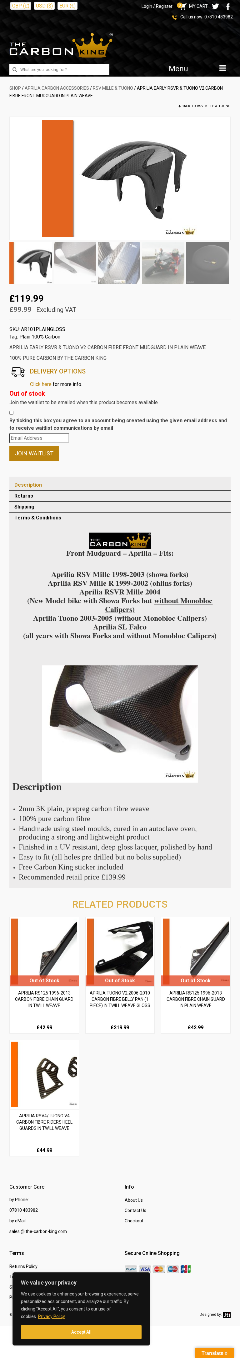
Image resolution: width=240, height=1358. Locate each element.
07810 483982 (218, 16)
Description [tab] (28, 485)
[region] (81, 1308)
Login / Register (157, 6)
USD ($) (44, 6)
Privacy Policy (51, 1316)
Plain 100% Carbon (39, 337)
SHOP (15, 88)
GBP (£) (20, 6)
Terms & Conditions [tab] (37, 518)
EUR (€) (67, 6)
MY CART (193, 6)
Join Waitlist (34, 453)
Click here (41, 384)
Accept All (81, 1332)
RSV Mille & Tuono (113, 88)
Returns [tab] (23, 496)
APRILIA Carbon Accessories (57, 88)
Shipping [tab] (24, 507)
